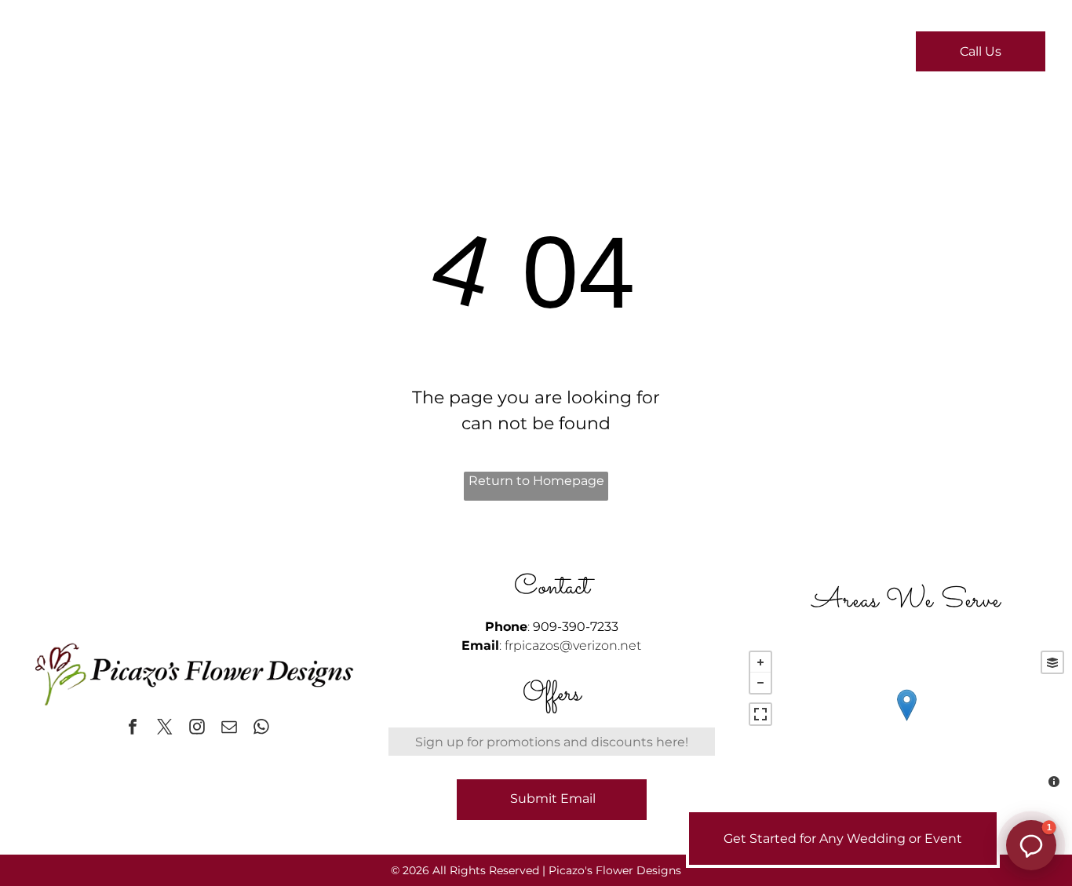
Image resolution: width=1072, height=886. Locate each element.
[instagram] (197, 728)
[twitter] (165, 728)
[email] (229, 728)
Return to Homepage (536, 480)
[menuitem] (355, 55)
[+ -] (906, 721)
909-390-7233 (575, 626)
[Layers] (1052, 662)
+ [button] (760, 662)
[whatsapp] (261, 728)
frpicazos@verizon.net (573, 645)
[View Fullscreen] (760, 714)
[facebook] (132, 728)
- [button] (760, 683)
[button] (1031, 845)
